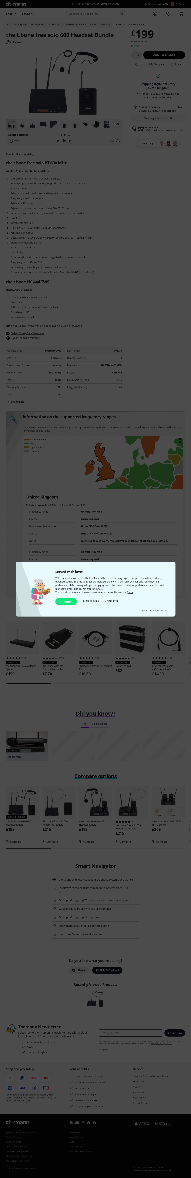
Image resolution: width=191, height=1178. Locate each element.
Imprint (145, 610)
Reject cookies (90, 601)
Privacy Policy (159, 610)
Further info (111, 601)
